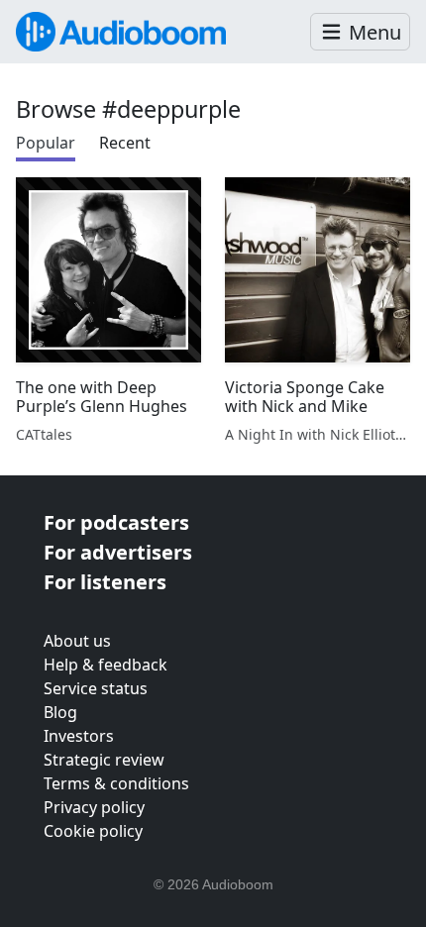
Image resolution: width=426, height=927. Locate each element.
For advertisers (118, 552)
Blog (60, 712)
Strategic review (104, 760)
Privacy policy (94, 807)
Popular (45, 143)
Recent (125, 143)
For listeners (105, 581)
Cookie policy (93, 831)
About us (77, 641)
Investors (79, 736)
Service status (96, 688)
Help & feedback (105, 664)
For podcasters (116, 522)
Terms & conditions (116, 783)
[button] (360, 32)
